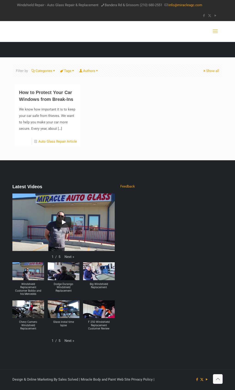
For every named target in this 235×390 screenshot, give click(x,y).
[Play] (63, 222)
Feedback (127, 186)
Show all (212, 71)
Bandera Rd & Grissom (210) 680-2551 (133, 5)
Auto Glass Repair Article (57, 141)
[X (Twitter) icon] (209, 16)
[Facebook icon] (204, 16)
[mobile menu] (215, 31)
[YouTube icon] (215, 16)
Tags (67, 71)
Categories (44, 71)
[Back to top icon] (218, 379)
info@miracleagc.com (185, 5)
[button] (69, 257)
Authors (89, 71)
